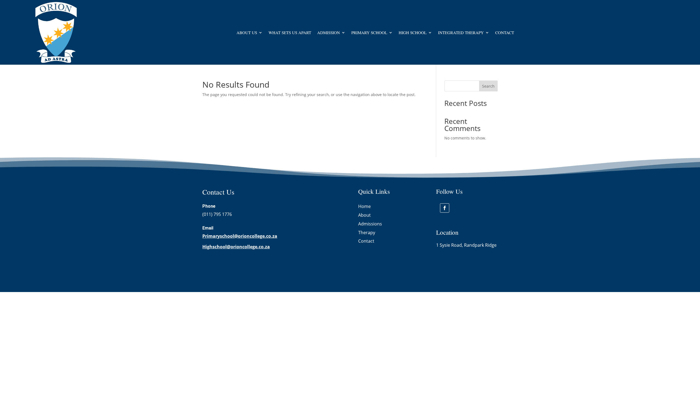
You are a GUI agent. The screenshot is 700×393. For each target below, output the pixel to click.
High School (413, 32)
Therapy (366, 233)
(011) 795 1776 (217, 214)
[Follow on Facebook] (444, 208)
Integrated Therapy (461, 32)
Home (364, 206)
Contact (504, 32)
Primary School (369, 32)
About (364, 215)
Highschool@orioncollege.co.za (236, 247)
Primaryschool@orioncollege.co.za (239, 236)
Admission (328, 32)
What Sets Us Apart (290, 32)
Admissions (370, 224)
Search (488, 86)
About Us (247, 32)
